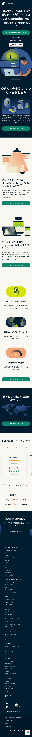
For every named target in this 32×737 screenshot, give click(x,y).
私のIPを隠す (8, 686)
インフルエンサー (9, 654)
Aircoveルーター (9, 614)
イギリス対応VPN (9, 587)
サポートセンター (9, 661)
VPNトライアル (9, 602)
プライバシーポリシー (10, 720)
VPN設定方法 (8, 664)
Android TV (8, 572)
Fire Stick (7, 570)
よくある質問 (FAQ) (10, 666)
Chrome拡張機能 (9, 575)
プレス (6, 636)
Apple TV (7, 567)
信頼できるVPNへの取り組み (12, 624)
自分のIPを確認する (10, 683)
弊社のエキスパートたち (11, 634)
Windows (7, 555)
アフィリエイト (9, 651)
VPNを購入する (9, 671)
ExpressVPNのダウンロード (12, 550)
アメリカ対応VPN (9, 585)
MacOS (7, 553)
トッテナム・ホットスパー (12, 646)
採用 (6, 639)
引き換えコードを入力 (10, 674)
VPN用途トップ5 (9, 688)
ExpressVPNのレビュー (11, 632)
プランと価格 (8, 604)
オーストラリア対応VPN (11, 592)
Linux (6, 562)
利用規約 (7, 723)
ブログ (6, 691)
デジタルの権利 (9, 627)
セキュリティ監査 (9, 629)
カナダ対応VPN (9, 590)
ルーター (7, 565)
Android (7, 560)
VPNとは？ (8, 681)
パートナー (8, 649)
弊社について (8, 622)
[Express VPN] (8, 3)
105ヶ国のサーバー (10, 582)
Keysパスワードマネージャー (12, 612)
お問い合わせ (8, 669)
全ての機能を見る (9, 599)
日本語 (9, 696)
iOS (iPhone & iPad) (10, 558)
